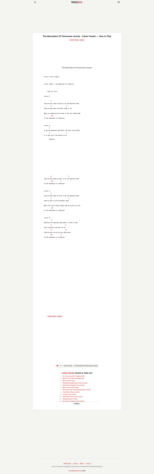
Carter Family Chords (77, 40)
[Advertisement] (77, 18)
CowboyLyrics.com (76, 471)
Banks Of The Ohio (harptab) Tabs (73, 378)
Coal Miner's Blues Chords (71, 392)
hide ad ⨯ (52, 139)
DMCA (82, 463)
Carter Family (68, 373)
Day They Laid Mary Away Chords (73, 401)
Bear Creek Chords (69, 380)
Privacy (88, 463)
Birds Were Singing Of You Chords (74, 385)
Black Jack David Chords (71, 387)
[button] (35, 2)
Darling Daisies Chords (70, 399)
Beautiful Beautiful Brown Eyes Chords (75, 383)
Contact (75, 463)
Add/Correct (67, 463)
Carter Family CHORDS (55, 316)
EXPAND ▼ (77, 403)
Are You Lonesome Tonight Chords (74, 376)
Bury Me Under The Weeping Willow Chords (77, 389)
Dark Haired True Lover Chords (72, 396)
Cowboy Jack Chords (69, 394)
